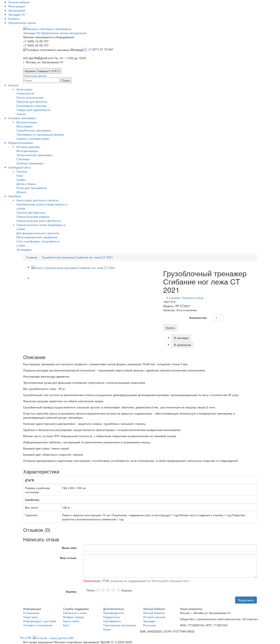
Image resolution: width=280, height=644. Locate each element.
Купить (170, 328)
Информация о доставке (39, 621)
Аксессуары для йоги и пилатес (37, 200)
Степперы (23, 159)
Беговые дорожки (28, 147)
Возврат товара (73, 617)
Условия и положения (37, 625)
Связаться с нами (75, 613)
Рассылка (149, 625)
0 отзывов (173, 298)
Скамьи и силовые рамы (32, 138)
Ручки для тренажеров (31, 188)
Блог (66, 625)
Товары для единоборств (33, 110)
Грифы (21, 179)
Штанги (21, 192)
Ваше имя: (69, 548)
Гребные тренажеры (30, 163)
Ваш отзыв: (68, 558)
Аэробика (14, 196)
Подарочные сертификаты (112, 619)
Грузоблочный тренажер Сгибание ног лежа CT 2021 (77, 257)
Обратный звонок (35, 76)
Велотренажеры (27, 151)
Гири (19, 175)
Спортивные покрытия (31, 106)
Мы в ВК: (26, 637)
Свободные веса (19, 167)
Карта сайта (71, 621)
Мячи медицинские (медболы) (36, 237)
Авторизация (16, 10)
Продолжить (246, 600)
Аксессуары (24, 89)
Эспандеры (24, 249)
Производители (113, 613)
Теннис (21, 114)
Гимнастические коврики (32, 216)
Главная (31, 257)
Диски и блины (26, 184)
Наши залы (30, 617)
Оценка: (71, 591)
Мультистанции (26, 122)
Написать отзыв (192, 298)
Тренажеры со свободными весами (40, 134)
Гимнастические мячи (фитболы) (38, 221)
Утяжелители (25, 93)
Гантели (21, 171)
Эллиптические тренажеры (34, 155)
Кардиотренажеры (20, 143)
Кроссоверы (24, 126)
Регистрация (16, 6)
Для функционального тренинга (37, 233)
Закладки (149, 621)
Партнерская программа (119, 625)
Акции (107, 629)
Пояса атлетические (30, 97)
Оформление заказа (55, 33)
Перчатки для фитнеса (31, 101)
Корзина (42, 71)
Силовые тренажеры (22, 118)
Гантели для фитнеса (31, 212)
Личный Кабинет (154, 613)
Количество (198, 318)
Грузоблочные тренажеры (33, 130)
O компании (31, 613)
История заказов (154, 617)
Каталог (13, 85)
